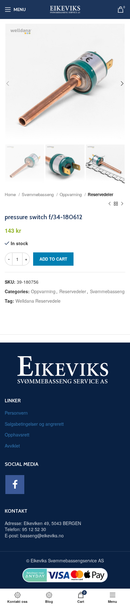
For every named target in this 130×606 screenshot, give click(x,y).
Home (11, 194)
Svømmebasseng (38, 194)
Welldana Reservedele (38, 301)
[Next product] (122, 204)
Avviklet (12, 445)
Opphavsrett (17, 434)
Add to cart (53, 259)
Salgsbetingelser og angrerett (34, 424)
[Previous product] (109, 204)
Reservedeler (100, 194)
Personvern (16, 413)
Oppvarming (71, 194)
